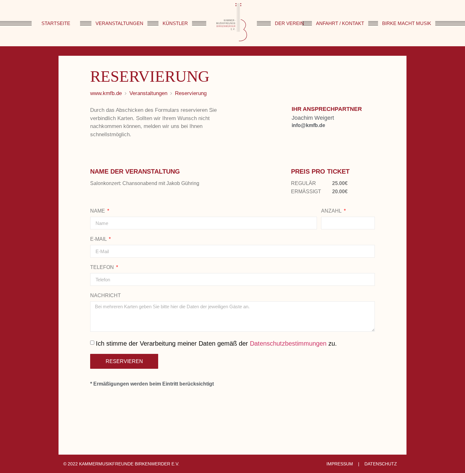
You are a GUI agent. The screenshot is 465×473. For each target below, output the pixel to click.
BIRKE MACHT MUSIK (406, 23)
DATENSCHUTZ (379, 463)
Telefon (102, 267)
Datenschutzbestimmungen (288, 343)
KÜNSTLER (175, 23)
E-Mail (99, 239)
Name (98, 211)
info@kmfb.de (308, 125)
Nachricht (105, 295)
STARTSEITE (55, 23)
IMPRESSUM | (344, 463)
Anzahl (332, 211)
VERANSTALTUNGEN (119, 23)
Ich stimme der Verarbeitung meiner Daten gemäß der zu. (216, 343)
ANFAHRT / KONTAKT (340, 23)
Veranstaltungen (148, 93)
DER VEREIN (289, 23)
